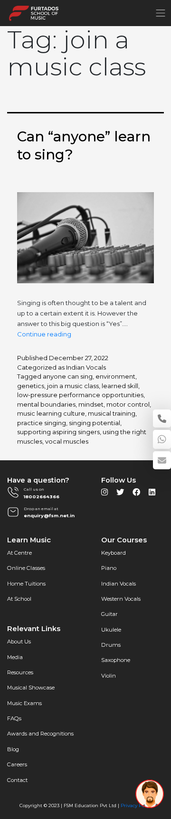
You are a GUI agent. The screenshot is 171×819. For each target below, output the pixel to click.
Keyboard (113, 552)
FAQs (14, 718)
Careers (17, 764)
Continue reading (44, 334)
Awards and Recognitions (40, 733)
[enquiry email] (162, 460)
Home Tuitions (26, 583)
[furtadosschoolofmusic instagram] (104, 494)
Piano (108, 568)
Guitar (109, 614)
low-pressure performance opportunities (80, 395)
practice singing (41, 423)
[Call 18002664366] (162, 419)
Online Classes (26, 568)
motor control (128, 404)
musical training (111, 413)
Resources (20, 672)
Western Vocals (121, 599)
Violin (108, 675)
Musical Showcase (31, 687)
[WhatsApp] (162, 439)
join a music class (73, 386)
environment (115, 376)
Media (15, 657)
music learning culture (51, 413)
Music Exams (24, 703)
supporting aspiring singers (58, 432)
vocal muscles (66, 441)
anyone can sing (68, 376)
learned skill (120, 386)
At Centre (19, 552)
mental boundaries (46, 404)
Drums (111, 645)
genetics (30, 386)
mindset (91, 404)
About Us (19, 641)
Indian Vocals (86, 367)
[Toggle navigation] (160, 13)
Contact (17, 780)
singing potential (94, 423)
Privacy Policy (136, 805)
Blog (13, 749)
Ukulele (111, 629)
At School (19, 599)
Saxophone (115, 660)
